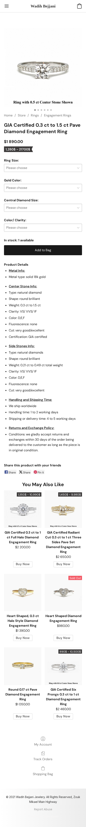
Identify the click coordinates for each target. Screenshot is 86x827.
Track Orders (42, 759)
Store (22, 115)
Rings (35, 115)
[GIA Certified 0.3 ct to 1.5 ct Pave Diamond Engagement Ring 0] (43, 67)
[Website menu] (6, 6)
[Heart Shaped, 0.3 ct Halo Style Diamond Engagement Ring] (22, 592)
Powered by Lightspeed (43, 816)
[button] (43, 6)
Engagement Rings (57, 115)
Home (8, 115)
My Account (43, 744)
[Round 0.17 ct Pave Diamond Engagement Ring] (22, 666)
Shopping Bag (43, 774)
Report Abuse (43, 809)
